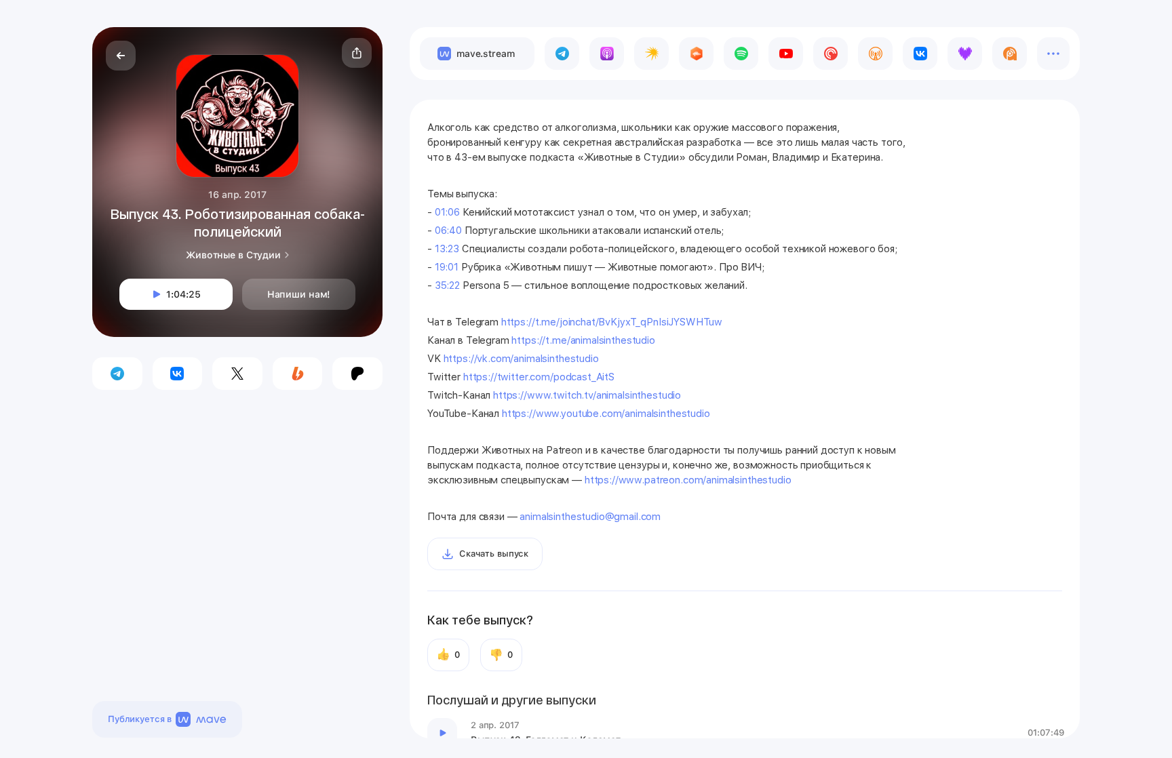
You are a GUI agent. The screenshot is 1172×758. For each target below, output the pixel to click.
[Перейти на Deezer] (965, 53)
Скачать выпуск (493, 553)
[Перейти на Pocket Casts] (830, 53)
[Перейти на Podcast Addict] (1009, 53)
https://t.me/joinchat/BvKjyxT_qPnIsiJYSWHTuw (611, 322)
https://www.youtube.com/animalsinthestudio (606, 413)
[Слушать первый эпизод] (442, 733)
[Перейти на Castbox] (696, 53)
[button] (357, 53)
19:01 (446, 267)
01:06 (447, 212)
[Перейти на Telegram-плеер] (562, 53)
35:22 (447, 285)
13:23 (447, 249)
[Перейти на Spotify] (741, 53)
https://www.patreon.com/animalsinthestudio (688, 480)
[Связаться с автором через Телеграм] (117, 373)
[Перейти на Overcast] (875, 53)
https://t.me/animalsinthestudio (583, 340)
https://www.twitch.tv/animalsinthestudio (587, 395)
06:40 (448, 230)
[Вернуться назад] (121, 56)
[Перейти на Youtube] (785, 53)
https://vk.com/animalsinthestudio (521, 359)
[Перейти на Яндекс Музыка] (651, 53)
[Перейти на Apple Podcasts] (606, 53)
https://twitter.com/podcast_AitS (538, 377)
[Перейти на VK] (920, 53)
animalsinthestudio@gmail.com (590, 517)
